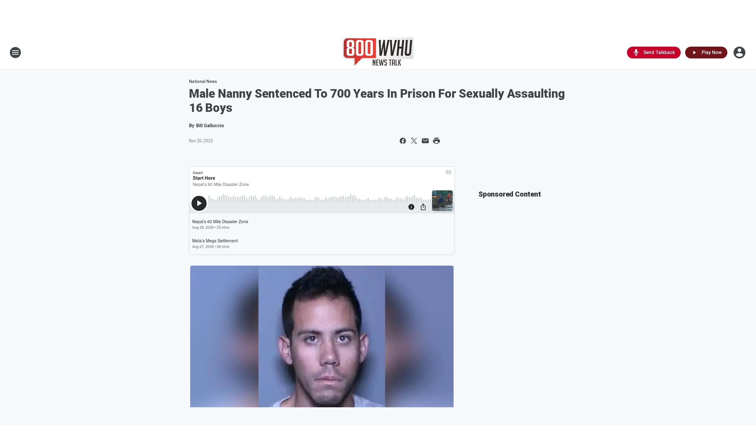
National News (203, 81)
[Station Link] (378, 52)
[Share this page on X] (414, 141)
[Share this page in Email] (425, 141)
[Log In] (740, 52)
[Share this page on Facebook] (403, 141)
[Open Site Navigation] (15, 52)
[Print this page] (436, 141)
